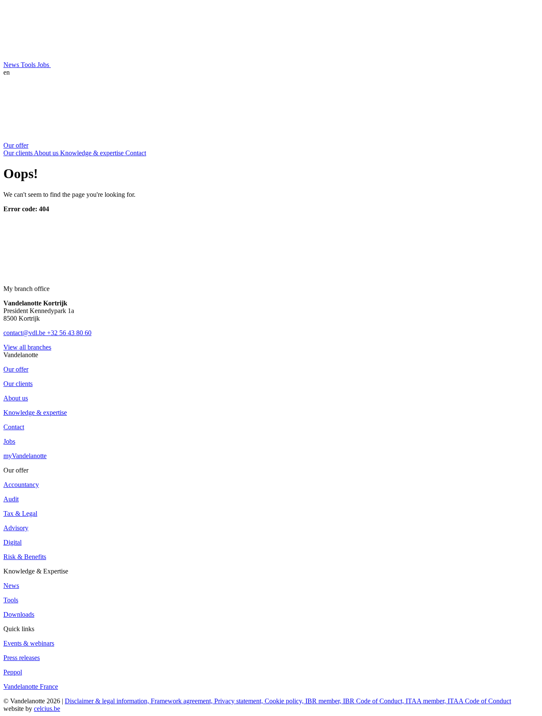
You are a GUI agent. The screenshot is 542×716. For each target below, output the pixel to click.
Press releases (21, 657)
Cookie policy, (285, 701)
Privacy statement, (239, 701)
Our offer (15, 145)
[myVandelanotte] (114, 64)
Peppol (12, 672)
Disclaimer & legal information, (108, 701)
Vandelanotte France (30, 686)
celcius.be (47, 708)
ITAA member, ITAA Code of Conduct (458, 701)
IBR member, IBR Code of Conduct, (355, 701)
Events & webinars (28, 643)
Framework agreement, (182, 701)
